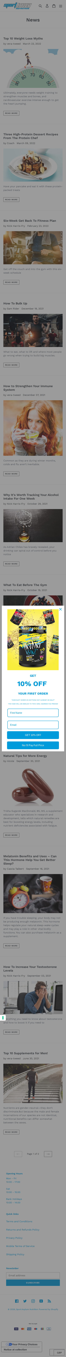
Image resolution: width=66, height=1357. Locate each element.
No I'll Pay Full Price (33, 745)
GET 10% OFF (33, 735)
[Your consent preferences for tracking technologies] (3, 1018)
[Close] (60, 609)
